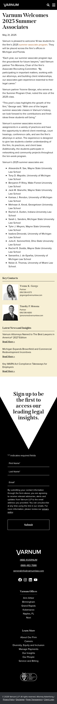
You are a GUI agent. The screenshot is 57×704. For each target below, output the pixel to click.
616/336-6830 (26, 312)
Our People (28, 657)
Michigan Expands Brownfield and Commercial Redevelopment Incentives (27, 350)
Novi (28, 617)
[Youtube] (35, 580)
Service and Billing (28, 661)
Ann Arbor (28, 598)
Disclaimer (20, 699)
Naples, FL (28, 613)
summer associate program (33, 44)
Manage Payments (28, 649)
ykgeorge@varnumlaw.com (31, 295)
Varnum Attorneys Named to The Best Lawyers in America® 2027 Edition (28, 336)
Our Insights (28, 653)
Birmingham (28, 602)
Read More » (8, 341)
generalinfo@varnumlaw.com (28, 571)
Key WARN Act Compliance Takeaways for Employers (24, 365)
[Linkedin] (30, 580)
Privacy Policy (8, 699)
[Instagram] (25, 580)
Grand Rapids (28, 605)
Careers (28, 641)
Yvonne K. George (29, 285)
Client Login (49, 699)
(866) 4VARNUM (28, 560)
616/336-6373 (26, 292)
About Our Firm (28, 637)
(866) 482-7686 (29, 565)
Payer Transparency (34, 699)
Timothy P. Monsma (29, 306)
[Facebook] (20, 580)
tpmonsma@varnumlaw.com (31, 315)
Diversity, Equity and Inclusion (28, 645)
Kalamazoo (28, 609)
